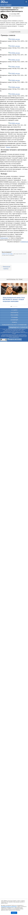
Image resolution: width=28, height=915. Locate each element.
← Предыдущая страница (5, 267)
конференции (24, 241)
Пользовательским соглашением (9, 906)
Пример (8, 147)
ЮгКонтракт (4, 238)
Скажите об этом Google (7, 253)
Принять (14, 912)
